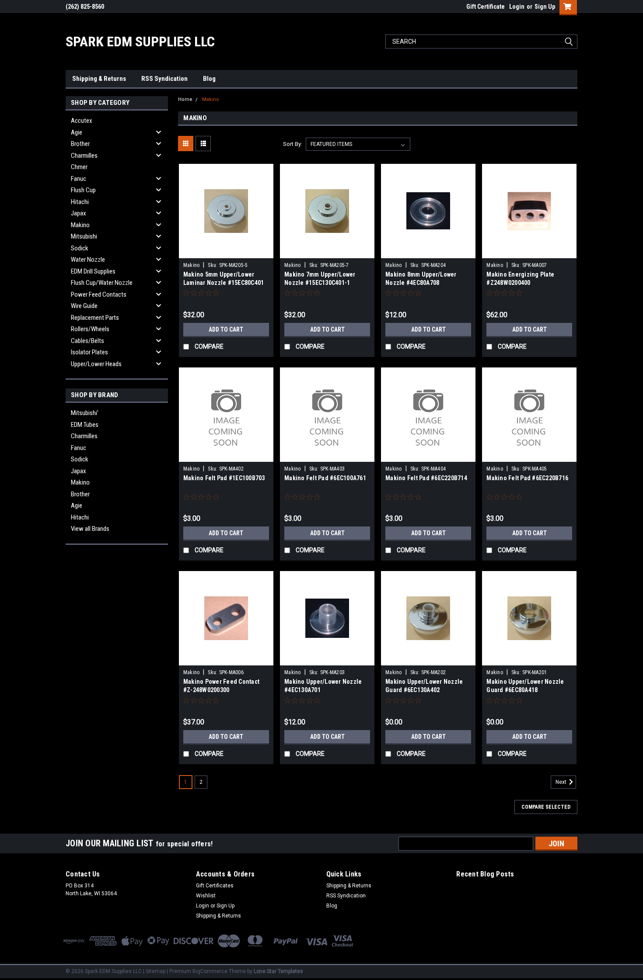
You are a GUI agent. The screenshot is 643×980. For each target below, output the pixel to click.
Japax (78, 213)
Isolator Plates (89, 352)
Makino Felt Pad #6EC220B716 (527, 477)
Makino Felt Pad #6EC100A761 (325, 477)
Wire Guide (84, 306)
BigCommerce (209, 971)
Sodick (79, 248)
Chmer (79, 167)
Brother (80, 144)
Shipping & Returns (99, 79)
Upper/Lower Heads (96, 364)
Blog (209, 79)
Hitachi (80, 202)
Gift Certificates (215, 886)
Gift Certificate (485, 6)
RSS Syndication (164, 79)
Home (185, 99)
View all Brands (90, 529)
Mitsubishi (84, 236)
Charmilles (84, 155)
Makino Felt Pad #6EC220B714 (426, 477)
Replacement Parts (95, 318)
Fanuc (78, 179)
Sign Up (545, 6)
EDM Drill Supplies (93, 271)
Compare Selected (545, 807)
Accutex (81, 121)
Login (516, 6)
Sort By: (292, 144)
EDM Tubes (84, 425)
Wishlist (206, 896)
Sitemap (155, 971)
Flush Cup (83, 190)
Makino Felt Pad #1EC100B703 (224, 477)
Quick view (226, 251)
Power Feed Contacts (98, 294)
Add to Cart (226, 329)
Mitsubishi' (84, 413)
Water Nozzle (88, 259)
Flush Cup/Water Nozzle (102, 283)
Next (562, 782)
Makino (80, 225)
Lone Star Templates (278, 971)
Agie (76, 132)
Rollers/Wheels (90, 329)
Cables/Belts (87, 341)
